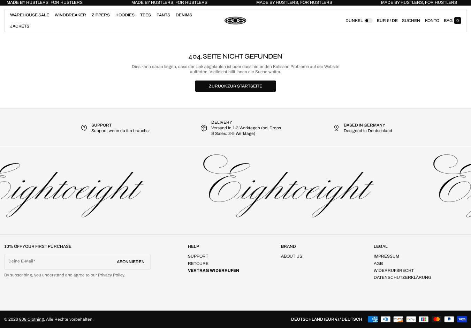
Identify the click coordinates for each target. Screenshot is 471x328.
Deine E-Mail (20, 261)
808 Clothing (31, 319)
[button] (411, 20)
